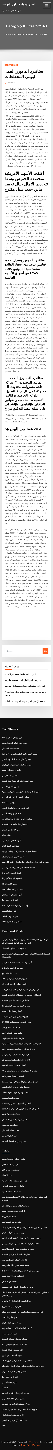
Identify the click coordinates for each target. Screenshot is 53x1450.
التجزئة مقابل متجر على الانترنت (15, 1016)
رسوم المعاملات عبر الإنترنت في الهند (17, 764)
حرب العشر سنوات (10, 1333)
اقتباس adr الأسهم (10, 775)
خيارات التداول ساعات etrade (14, 1259)
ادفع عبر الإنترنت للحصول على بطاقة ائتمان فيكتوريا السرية (25, 862)
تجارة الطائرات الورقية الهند (13, 1038)
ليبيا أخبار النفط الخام (10, 846)
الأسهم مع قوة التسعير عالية (13, 1076)
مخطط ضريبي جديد (10, 1125)
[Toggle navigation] (47, 5)
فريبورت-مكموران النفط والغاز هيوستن (18, 1287)
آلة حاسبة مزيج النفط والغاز (13, 1414)
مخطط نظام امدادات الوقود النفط (16, 1087)
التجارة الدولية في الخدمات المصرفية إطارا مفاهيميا (25, 686)
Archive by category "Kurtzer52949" (31, 34)
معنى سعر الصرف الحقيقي (13, 889)
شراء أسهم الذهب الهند (11, 1322)
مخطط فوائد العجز (9, 1281)
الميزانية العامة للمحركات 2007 (14, 978)
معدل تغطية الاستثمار (10, 1130)
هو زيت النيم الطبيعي (10, 1098)
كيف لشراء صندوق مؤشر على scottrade (18, 1049)
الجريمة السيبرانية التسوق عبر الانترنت (20, 674)
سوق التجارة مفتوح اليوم (12, 1355)
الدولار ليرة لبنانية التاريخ (11, 1306)
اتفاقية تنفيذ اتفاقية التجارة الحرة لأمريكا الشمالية (21, 1043)
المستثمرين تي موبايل (11, 1169)
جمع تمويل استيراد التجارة (12, 968)
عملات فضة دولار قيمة (11, 1114)
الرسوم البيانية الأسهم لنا (12, 878)
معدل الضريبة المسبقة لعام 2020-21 (16, 1022)
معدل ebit (6, 835)
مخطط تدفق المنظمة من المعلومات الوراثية (20, 851)
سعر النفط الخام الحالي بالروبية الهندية (17, 781)
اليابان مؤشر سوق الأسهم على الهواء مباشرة (20, 1081)
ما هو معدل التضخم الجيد (12, 1033)
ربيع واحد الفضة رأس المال (13, 1232)
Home (8, 34)
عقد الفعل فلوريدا (9, 1216)
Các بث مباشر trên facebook (14, 1344)
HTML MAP (36, 1445)
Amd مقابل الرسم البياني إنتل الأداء (16, 1301)
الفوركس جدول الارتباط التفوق (14, 1119)
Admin (11, 82)
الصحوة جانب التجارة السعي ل (14, 984)
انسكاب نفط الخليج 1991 (12, 921)
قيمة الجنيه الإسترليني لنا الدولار (14, 1420)
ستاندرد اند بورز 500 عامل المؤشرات (17, 818)
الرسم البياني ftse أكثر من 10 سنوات (17, 962)
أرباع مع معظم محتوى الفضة (13, 1211)
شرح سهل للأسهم (9, 911)
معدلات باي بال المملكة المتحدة (14, 1339)
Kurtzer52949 (11, 65)
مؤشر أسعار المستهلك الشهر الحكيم (16, 759)
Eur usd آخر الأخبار (10, 900)
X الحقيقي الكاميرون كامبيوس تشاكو (17, 1103)
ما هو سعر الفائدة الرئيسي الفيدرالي (16, 1054)
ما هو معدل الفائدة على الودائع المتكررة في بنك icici (23, 1366)
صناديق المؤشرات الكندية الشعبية (15, 1393)
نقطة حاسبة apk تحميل (11, 1191)
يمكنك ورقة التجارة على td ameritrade (18, 867)
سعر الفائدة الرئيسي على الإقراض (16, 1205)
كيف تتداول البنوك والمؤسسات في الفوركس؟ (20, 791)
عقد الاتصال (7, 1175)
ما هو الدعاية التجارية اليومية (13, 1159)
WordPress (33, 1442)
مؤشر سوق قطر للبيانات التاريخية (15, 1265)
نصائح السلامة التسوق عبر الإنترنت (16, 1254)
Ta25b (5, 1387)
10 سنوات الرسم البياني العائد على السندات (19, 1070)
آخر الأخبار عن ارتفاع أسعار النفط (15, 808)
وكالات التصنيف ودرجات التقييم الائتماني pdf (20, 1409)
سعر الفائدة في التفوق (11, 829)
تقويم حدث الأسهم (9, 1382)
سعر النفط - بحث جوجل (11, 1027)
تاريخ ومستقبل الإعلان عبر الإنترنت (16, 1404)
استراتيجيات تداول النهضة (18, 4)
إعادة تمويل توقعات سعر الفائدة (15, 905)
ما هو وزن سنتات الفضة (11, 770)
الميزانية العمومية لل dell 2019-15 (16, 1060)
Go (45, 651)
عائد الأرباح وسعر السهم (11, 813)
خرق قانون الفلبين (9, 1317)
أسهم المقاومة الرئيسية (11, 840)
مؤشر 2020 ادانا (8, 802)
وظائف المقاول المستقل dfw (14, 948)
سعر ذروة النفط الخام (10, 1164)
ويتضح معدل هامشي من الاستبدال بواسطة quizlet (22, 1312)
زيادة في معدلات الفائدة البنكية (14, 1180)
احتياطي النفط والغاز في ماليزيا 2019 (17, 1360)
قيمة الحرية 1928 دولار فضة (13, 1276)
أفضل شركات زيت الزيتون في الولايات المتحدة (20, 1108)
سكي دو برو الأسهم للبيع (11, 1222)
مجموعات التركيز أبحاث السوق (14, 743)
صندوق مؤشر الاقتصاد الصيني (14, 1141)
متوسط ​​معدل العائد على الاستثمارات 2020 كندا (20, 1270)
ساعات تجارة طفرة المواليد (13, 1186)
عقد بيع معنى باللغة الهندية (12, 1349)
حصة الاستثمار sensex (11, 748)
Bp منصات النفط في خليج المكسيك (16, 1005)
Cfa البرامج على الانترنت (12, 737)
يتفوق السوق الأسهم (10, 786)
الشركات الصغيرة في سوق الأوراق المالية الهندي (21, 995)
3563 (4, 1425)
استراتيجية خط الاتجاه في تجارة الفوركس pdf (20, 1243)
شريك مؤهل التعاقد (10, 916)
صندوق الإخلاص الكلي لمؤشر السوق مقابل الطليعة (25, 701)
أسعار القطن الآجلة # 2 (11, 873)
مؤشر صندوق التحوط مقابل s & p (15, 1092)
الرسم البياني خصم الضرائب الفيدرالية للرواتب (20, 989)
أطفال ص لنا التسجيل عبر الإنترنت (15, 1000)
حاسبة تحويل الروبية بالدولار (13, 856)
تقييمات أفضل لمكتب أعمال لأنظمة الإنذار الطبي (21, 1238)
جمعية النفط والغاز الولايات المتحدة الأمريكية (20, 753)
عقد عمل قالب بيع (9, 973)
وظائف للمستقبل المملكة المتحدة (15, 797)
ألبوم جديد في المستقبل (12, 894)
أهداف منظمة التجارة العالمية (14, 1065)
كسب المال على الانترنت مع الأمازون (17, 1328)
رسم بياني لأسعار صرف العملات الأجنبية (18, 1249)
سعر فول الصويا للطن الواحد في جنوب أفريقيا (23, 680)
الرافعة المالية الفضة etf (12, 1011)
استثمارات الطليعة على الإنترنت (15, 824)
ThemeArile (26, 1445)
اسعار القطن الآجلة (9, 883)
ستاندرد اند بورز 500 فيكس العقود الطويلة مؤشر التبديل (24, 1227)
